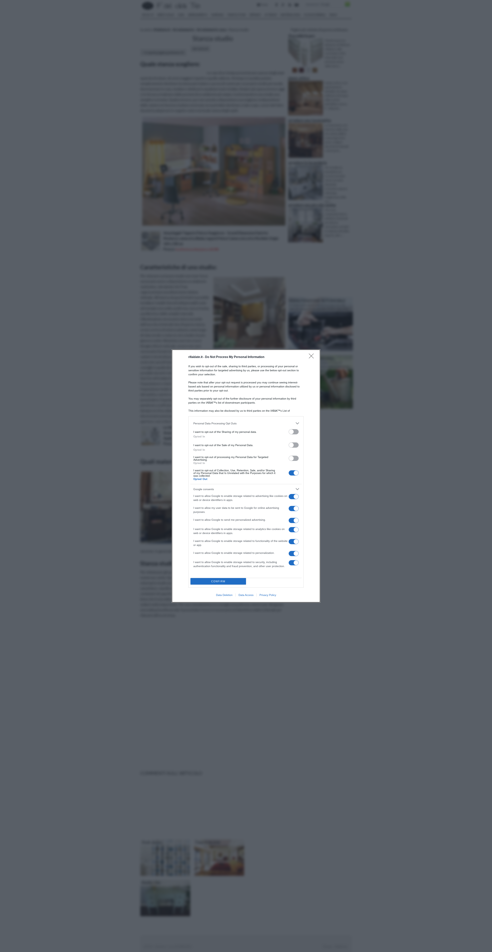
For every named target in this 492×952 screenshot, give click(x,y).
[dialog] (246, 476)
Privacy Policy (267, 595)
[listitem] (246, 423)
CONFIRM (218, 581)
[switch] (294, 431)
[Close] (312, 357)
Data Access (246, 595)
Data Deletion (224, 595)
